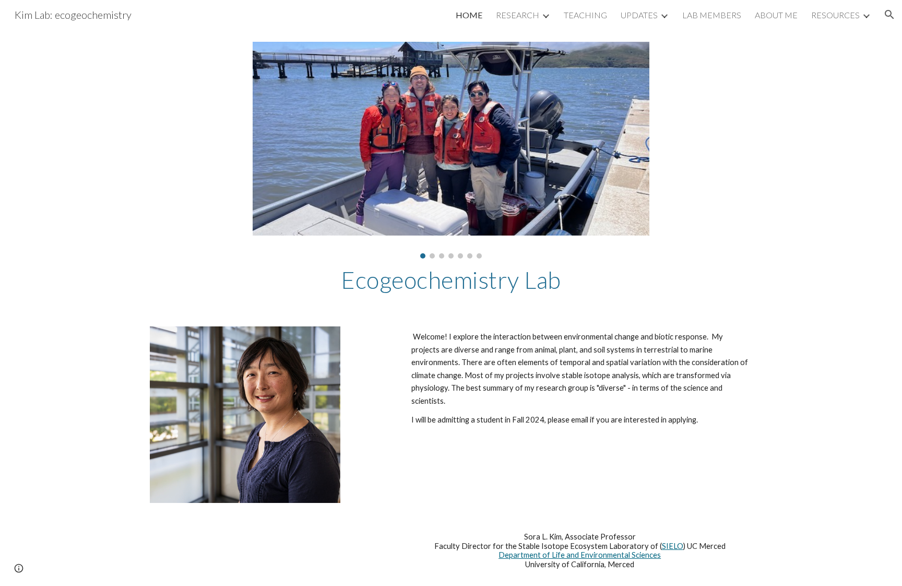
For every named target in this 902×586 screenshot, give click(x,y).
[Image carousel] (451, 150)
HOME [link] (469, 15)
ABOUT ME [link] (776, 15)
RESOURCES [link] (835, 15)
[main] (451, 280)
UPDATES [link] (639, 15)
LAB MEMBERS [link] (711, 15)
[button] (889, 14)
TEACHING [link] (585, 15)
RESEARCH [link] (517, 15)
